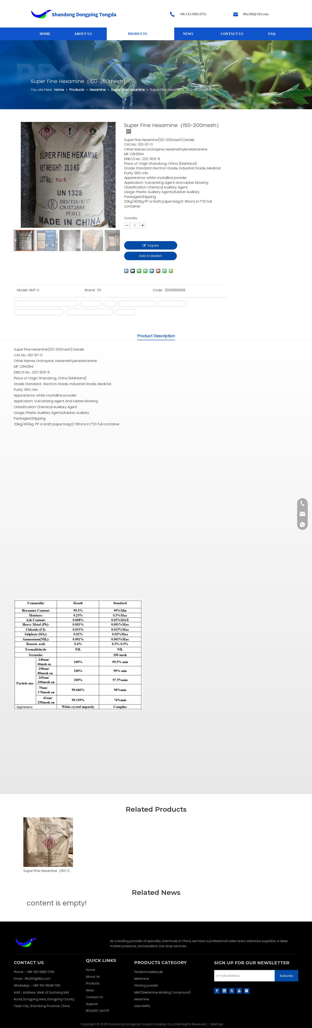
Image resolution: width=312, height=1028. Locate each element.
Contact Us (94, 997)
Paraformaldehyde (148, 972)
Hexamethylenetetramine (90, 312)
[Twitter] (232, 991)
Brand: (90, 290)
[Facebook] (217, 991)
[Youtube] (239, 991)
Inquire (153, 245)
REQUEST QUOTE (97, 1011)
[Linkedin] (224, 991)
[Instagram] (246, 991)
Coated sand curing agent (39, 312)
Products (93, 983)
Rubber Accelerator (137, 303)
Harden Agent (172, 303)
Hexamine (91, 303)
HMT (110, 303)
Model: (22, 290)
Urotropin (126, 312)
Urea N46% (142, 1006)
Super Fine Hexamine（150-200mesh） (48, 870)
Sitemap (216, 1024)
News (90, 990)
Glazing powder (146, 985)
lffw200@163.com (37, 979)
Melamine (141, 979)
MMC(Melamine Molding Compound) (162, 992)
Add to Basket (150, 255)
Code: (158, 290)
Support (92, 1004)
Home (90, 970)
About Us (93, 976)
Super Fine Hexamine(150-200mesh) (46, 303)
